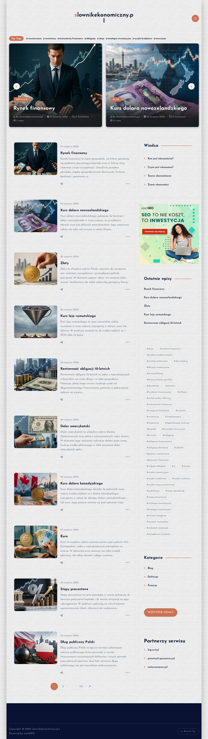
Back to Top (189, 731)
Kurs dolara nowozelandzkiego (148, 108)
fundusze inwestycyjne (159, 392)
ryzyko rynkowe (182, 478)
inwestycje (161, 39)
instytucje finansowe (158, 410)
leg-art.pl (153, 650)
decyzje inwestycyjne (158, 367)
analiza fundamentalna (160, 355)
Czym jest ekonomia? (160, 167)
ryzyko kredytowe (143, 39)
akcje (101, 39)
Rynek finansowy (34, 108)
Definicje (22, 99)
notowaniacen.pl (157, 667)
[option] (55, 85)
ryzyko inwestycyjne (158, 472)
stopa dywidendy (176, 491)
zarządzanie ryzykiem (159, 534)
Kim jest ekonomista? (160, 158)
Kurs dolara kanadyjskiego (81, 483)
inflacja (183, 392)
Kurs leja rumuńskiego (78, 316)
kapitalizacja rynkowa (178, 423)
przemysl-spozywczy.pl (161, 658)
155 (81, 686)
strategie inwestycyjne (159, 509)
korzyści (152, 435)
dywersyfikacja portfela (160, 380)
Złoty (64, 263)
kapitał (152, 429)
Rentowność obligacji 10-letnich (85, 369)
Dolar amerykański (75, 426)
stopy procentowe (157, 497)
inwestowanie (35, 39)
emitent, (171, 386)
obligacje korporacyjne (160, 441)
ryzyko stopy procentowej (161, 485)
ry (175, 466)
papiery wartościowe (158, 454)
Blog (116, 99)
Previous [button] (16, 86)
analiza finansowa (171, 349)
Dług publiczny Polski (77, 642)
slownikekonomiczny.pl (31, 117)
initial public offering (159, 398)
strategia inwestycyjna (119, 39)
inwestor (181, 410)
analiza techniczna (158, 361)
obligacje (91, 39)
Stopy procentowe (74, 589)
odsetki (179, 447)
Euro (64, 536)
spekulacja (153, 491)
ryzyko (186, 466)
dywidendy (153, 386)
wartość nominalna (158, 522)
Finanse (152, 585)
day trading (182, 361)
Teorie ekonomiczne (159, 176)
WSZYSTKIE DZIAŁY (161, 612)
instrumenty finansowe (71, 39)
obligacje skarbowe (158, 447)
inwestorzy (50, 39)
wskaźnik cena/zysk (158, 528)
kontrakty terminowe (174, 429)
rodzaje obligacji (157, 466)
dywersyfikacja (155, 373)
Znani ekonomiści (158, 184)
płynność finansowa (158, 460)
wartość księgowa (157, 515)
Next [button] (191, 86)
